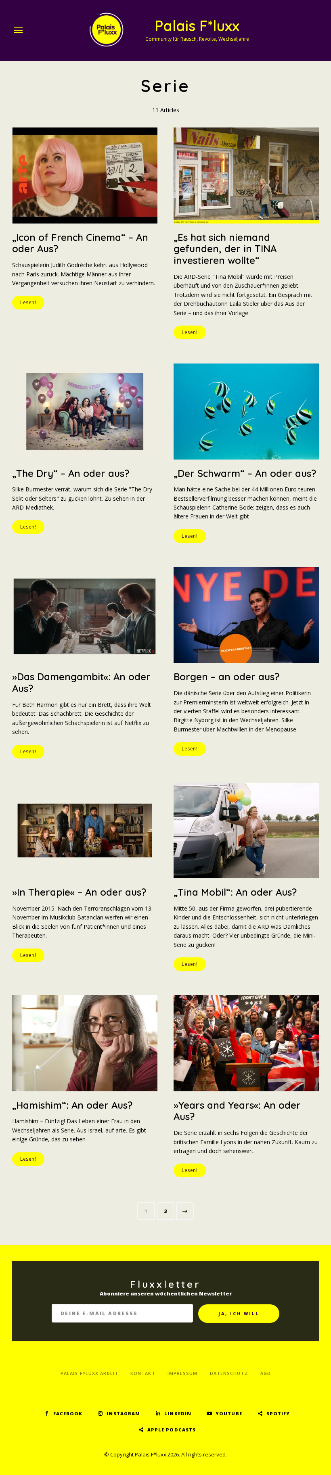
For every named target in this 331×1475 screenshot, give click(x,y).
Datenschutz (229, 1373)
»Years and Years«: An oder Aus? (237, 1111)
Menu (18, 30)
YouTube (229, 1413)
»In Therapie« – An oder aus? (79, 892)
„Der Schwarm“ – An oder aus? (245, 473)
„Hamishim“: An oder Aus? (72, 1105)
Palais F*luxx (197, 25)
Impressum (183, 1373)
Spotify (278, 1413)
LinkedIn (177, 1413)
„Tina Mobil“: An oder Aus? (235, 892)
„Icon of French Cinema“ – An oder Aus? (80, 243)
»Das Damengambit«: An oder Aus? (81, 682)
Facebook (68, 1413)
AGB (265, 1373)
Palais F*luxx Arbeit (89, 1373)
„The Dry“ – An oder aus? (70, 473)
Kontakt (142, 1373)
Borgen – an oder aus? (226, 677)
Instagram (123, 1413)
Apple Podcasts (171, 1430)
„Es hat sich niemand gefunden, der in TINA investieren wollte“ (225, 249)
